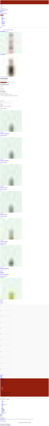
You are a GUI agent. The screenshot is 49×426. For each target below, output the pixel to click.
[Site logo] (2, 9)
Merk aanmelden (4, 384)
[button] (3, 135)
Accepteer (4, 419)
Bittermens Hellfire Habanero (4, 268)
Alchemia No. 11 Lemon (3, 187)
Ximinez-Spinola (2, 378)
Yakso (1, 375)
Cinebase (3, 397)
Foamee (1, 301)
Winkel (3, 31)
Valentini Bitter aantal (3, 81)
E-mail (1, 103)
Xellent (1, 379)
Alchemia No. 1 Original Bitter (4, 133)
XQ (0, 377)
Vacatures (4, 25)
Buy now (8, 82)
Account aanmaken (2, 418)
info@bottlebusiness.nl (6, 393)
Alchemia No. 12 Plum (3, 214)
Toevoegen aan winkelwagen (3, 82)
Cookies (3, 381)
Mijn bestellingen (4, 382)
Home (1, 31)
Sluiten (1, 414)
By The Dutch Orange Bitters (4, 274)
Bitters (4, 31)
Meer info (1, 419)
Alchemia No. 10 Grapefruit (4, 160)
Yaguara (1, 376)
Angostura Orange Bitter (4, 241)
